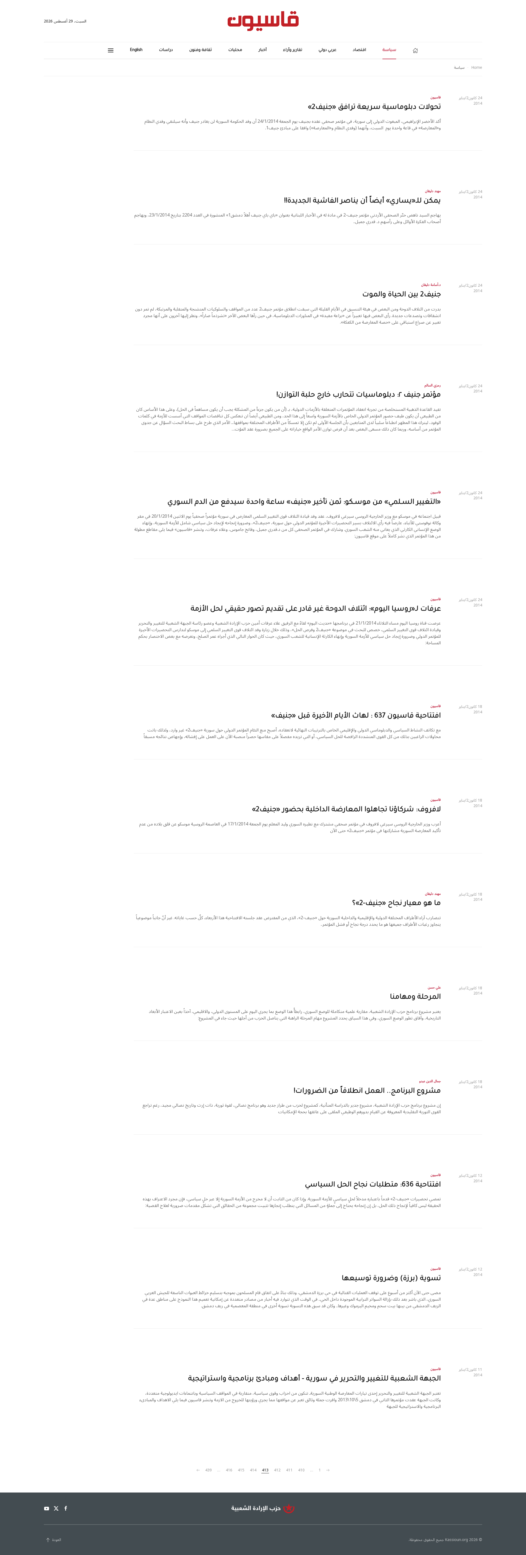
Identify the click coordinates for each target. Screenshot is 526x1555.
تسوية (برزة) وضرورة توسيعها (391, 1279)
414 (253, 1470)
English (136, 50)
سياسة (389, 50)
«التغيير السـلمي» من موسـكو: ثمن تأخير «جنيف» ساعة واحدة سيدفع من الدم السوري (304, 502)
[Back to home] (263, 21)
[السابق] (328, 1470)
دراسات (166, 50)
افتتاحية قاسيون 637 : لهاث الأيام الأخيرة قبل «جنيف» (356, 716)
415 (241, 1470)
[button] (110, 50)
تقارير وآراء (292, 50)
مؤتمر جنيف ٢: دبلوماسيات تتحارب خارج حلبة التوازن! (358, 395)
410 (301, 1470)
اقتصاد (359, 50)
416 (229, 1470)
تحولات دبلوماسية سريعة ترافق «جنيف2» (374, 108)
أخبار (263, 50)
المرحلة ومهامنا (415, 997)
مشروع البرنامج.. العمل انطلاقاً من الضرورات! (367, 1091)
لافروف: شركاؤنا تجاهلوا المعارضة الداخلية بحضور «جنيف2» (346, 810)
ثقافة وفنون (200, 50)
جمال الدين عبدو (430, 1081)
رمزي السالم (433, 385)
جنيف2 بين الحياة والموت (401, 295)
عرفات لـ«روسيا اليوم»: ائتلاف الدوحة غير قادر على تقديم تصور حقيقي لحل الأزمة (316, 609)
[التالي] (198, 1470)
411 (289, 1470)
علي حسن (434, 987)
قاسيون (436, 97)
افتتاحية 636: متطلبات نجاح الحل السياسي (373, 1185)
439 (208, 1470)
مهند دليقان (433, 191)
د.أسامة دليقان (431, 284)
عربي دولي (327, 50)
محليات (235, 50)
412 (277, 1470)
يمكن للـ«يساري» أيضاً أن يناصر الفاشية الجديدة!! (362, 201)
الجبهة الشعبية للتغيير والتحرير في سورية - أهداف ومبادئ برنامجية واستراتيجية (314, 1379)
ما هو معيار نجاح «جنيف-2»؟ (396, 904)
